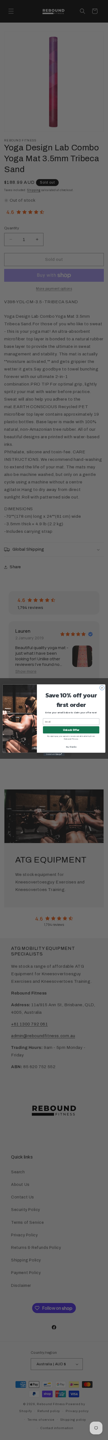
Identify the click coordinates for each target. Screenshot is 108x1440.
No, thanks (71, 746)
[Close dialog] (102, 687)
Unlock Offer (71, 730)
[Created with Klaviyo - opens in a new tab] (54, 754)
